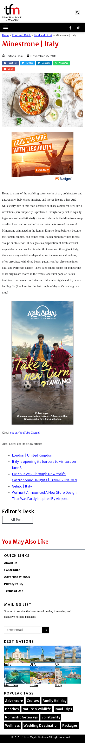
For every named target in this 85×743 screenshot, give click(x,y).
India (7, 664)
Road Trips (63, 709)
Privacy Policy (13, 584)
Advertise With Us (17, 577)
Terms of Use (13, 591)
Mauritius (11, 685)
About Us (10, 563)
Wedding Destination (41, 725)
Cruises (33, 701)
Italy (58, 685)
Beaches (12, 709)
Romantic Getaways (21, 717)
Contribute (12, 570)
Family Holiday (54, 701)
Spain (34, 685)
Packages (70, 725)
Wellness (12, 725)
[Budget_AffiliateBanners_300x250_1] (42, 157)
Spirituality (50, 717)
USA (33, 664)
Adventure (14, 701)
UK (57, 664)
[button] (77, 12)
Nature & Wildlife (36, 709)
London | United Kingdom (32, 455)
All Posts (17, 520)
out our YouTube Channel (25, 432)
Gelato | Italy (22, 486)
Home (5, 35)
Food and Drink (21, 35)
